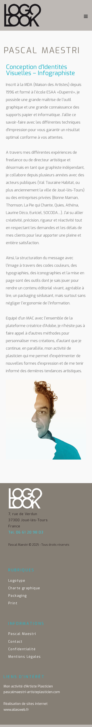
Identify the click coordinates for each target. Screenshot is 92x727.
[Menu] (86, 16)
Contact (15, 641)
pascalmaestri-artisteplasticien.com (32, 692)
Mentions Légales (24, 656)
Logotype (16, 580)
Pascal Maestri (22, 634)
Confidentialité (22, 649)
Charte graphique (24, 588)
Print (12, 603)
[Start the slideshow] (71, 419)
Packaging (17, 596)
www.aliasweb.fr (16, 709)
